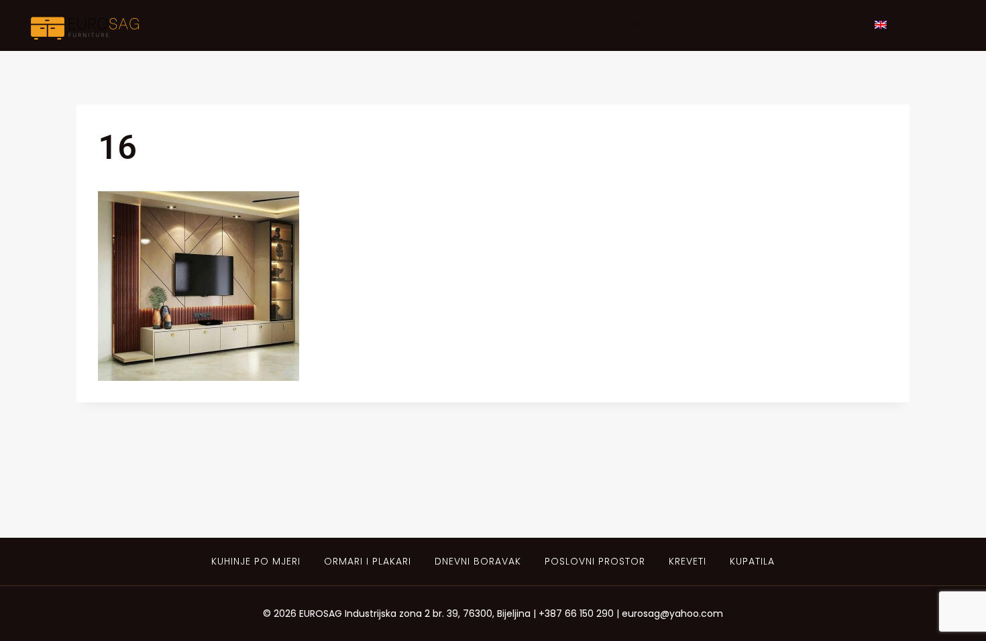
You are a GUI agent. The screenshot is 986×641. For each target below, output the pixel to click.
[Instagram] (947, 25)
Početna (376, 25)
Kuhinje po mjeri (255, 561)
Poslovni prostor (595, 561)
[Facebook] (920, 25)
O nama (575, 25)
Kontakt (822, 25)
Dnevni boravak (478, 561)
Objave (746, 25)
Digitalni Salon (478, 25)
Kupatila (752, 561)
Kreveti (687, 561)
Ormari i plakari (367, 561)
